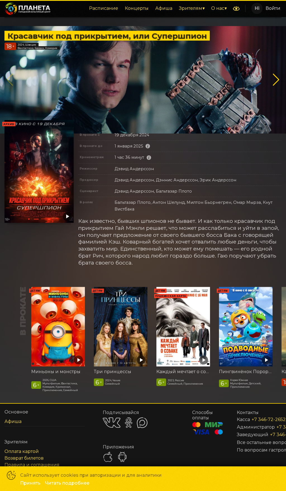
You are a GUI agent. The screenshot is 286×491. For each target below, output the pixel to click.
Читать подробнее (67, 483)
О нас (217, 8)
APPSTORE (108, 457)
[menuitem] (103, 8)
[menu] (143, 8)
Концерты (137, 8)
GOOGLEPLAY (122, 457)
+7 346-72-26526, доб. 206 (260, 419)
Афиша (163, 8)
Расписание (103, 8)
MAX (142, 422)
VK (111, 422)
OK (128, 422)
